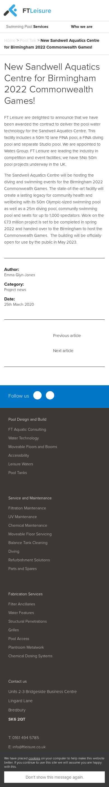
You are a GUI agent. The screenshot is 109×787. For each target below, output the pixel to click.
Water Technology (23, 438)
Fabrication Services (25, 593)
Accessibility (18, 455)
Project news (15, 289)
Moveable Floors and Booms (32, 446)
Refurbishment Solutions (29, 559)
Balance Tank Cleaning (28, 542)
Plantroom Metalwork (26, 647)
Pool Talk (28, 40)
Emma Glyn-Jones (19, 274)
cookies (34, 758)
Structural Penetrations (27, 621)
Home (10, 40)
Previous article (67, 335)
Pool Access (18, 638)
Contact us (17, 681)
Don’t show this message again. (55, 777)
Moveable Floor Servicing (30, 533)
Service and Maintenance (30, 497)
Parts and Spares (22, 568)
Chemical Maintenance (27, 525)
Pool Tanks (17, 472)
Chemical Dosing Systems (30, 655)
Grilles (13, 629)
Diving (13, 551)
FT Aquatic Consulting (27, 429)
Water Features (21, 612)
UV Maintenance (22, 516)
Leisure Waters (20, 463)
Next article (63, 350)
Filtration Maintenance (27, 508)
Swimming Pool (27, 26)
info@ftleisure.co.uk (29, 746)
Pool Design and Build (27, 419)
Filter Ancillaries (21, 604)
